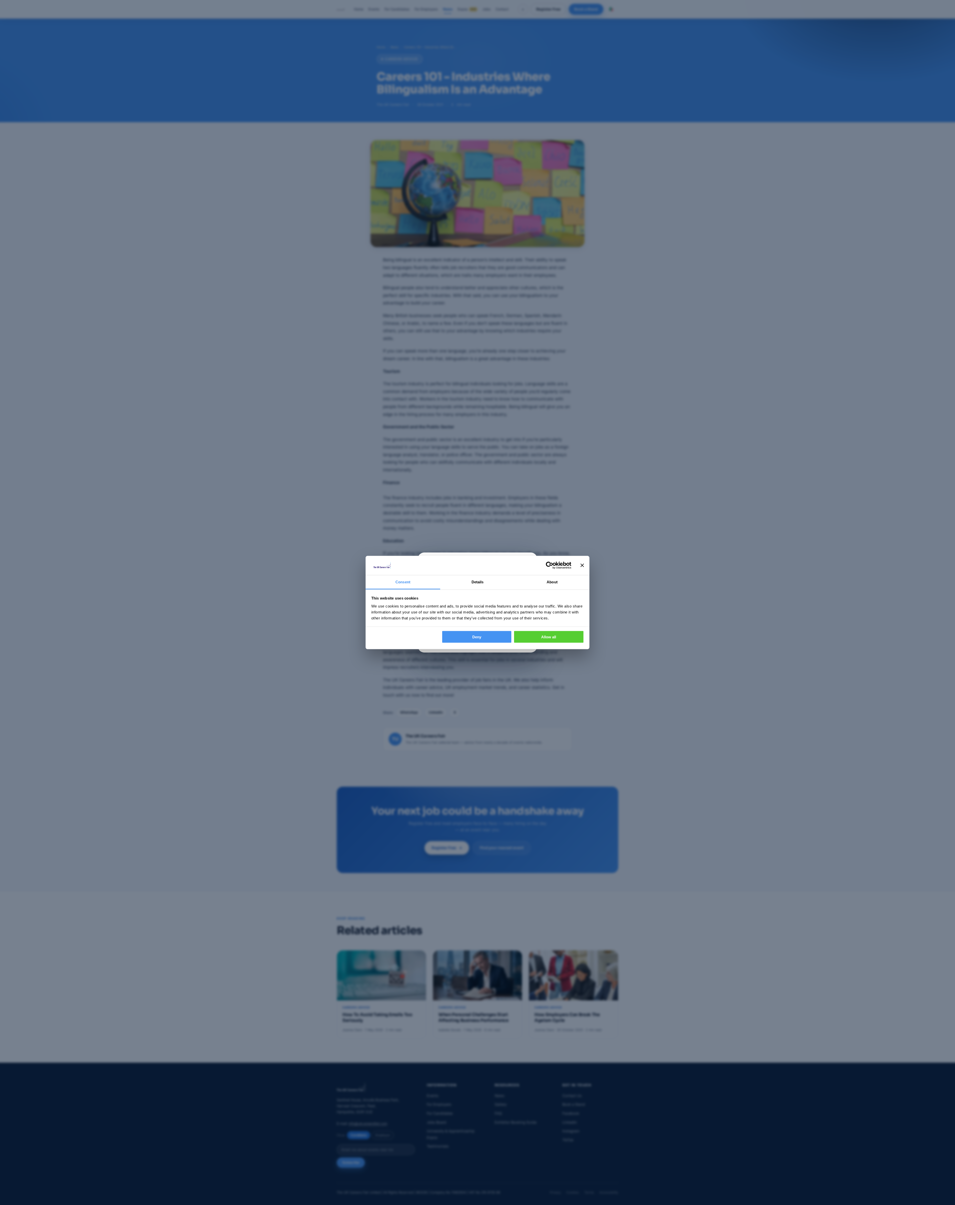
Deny (476, 637)
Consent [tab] (402, 582)
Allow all (548, 637)
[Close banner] (582, 565)
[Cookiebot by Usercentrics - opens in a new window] (549, 565)
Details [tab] (478, 582)
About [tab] (552, 582)
